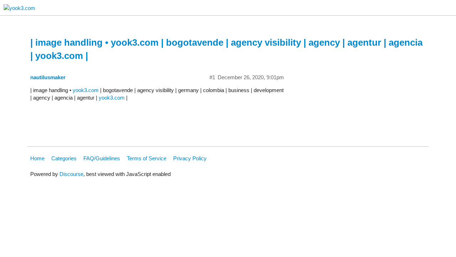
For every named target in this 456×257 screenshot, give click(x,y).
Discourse (71, 174)
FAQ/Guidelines (101, 158)
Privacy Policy (190, 158)
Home (37, 158)
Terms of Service (146, 158)
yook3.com (86, 90)
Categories (64, 158)
